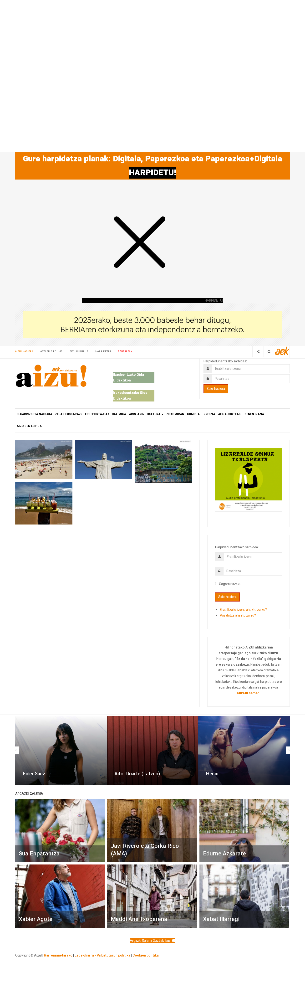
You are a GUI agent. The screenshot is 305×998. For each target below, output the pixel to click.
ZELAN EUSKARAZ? (68, 414)
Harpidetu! (103, 352)
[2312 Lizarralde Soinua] (248, 479)
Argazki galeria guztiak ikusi (151, 940)
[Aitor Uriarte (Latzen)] (152, 750)
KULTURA (154, 414)
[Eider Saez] (61, 750)
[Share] (258, 351)
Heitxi (212, 773)
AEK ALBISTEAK (229, 414)
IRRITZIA (209, 414)
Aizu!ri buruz (79, 352)
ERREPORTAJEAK (97, 414)
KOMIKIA (193, 414)
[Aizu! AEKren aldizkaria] (51, 375)
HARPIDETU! (152, 173)
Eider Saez (34, 773)
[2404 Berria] (152, 324)
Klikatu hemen (248, 693)
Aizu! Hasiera (24, 352)
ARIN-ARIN (136, 414)
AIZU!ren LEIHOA (29, 426)
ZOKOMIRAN (175, 414)
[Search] (269, 351)
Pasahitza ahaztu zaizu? (238, 615)
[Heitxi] (244, 750)
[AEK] (282, 350)
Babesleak (125, 352)
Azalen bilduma (51, 352)
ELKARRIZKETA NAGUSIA (34, 414)
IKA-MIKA (119, 414)
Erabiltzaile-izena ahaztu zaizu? (243, 609)
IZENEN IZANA (254, 414)
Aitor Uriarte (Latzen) (137, 773)
